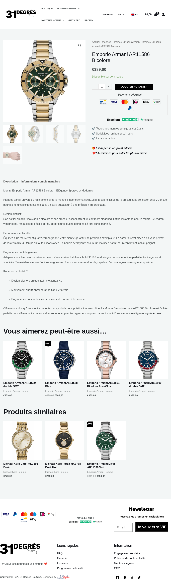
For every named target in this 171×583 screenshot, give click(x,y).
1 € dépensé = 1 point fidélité (114, 148)
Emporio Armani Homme (136, 42)
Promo (88, 20)
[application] (77, 8)
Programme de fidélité (70, 568)
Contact (122, 15)
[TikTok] (139, 577)
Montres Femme (66, 8)
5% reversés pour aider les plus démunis (121, 153)
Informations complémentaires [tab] (40, 181)
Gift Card (74, 20)
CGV (117, 568)
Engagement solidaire (127, 553)
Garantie (62, 558)
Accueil (96, 42)
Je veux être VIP (151, 527)
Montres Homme (51, 20)
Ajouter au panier (134, 86)
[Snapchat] (124, 577)
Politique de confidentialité (129, 558)
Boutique (47, 8)
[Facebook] (117, 577)
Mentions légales (124, 563)
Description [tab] (10, 181)
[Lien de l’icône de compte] (163, 14)
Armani (157, 313)
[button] (80, 45)
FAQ (59, 553)
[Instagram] (131, 577)
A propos (107, 15)
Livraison (62, 563)
